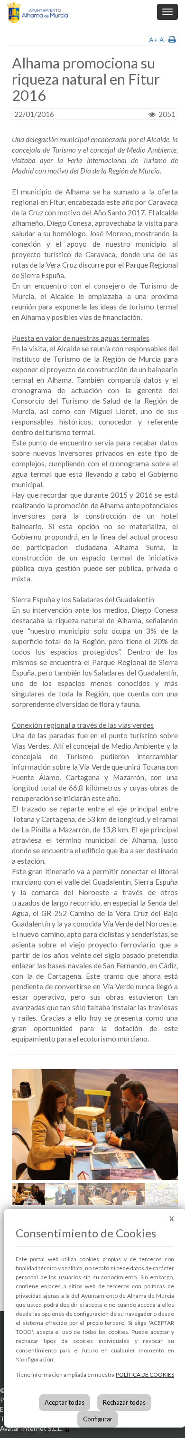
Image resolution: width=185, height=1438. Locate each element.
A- (162, 40)
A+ (153, 40)
